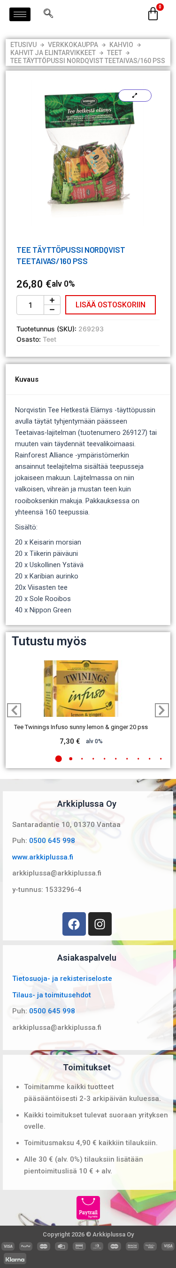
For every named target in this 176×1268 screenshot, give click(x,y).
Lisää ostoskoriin (110, 304)
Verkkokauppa (73, 44)
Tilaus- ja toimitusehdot (51, 995)
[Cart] (153, 14)
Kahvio (121, 44)
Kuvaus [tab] (26, 379)
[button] (58, 758)
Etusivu (23, 44)
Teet (114, 52)
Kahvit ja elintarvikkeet (53, 52)
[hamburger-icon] (20, 14)
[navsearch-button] (48, 14)
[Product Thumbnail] (135, 95)
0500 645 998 (52, 840)
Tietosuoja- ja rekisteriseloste (62, 978)
